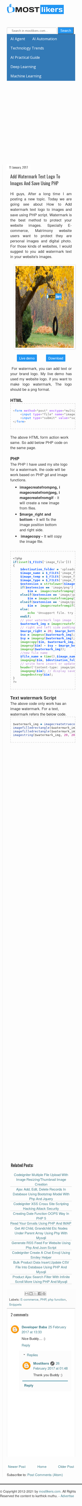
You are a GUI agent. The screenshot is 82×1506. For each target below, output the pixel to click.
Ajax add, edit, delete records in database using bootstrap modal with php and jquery (41, 1194)
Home (41, 1466)
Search (65, 30)
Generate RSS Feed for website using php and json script (41, 1245)
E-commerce (29, 1299)
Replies (32, 1354)
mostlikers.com (50, 1491)
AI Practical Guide (25, 57)
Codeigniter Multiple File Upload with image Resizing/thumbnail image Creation (41, 1179)
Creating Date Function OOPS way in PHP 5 (41, 1216)
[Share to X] (35, 1293)
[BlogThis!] (31, 1293)
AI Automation (44, 38)
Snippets (15, 1304)
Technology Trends (27, 48)
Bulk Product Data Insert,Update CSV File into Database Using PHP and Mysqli (41, 1267)
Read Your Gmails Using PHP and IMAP (40, 1223)
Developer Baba (34, 1326)
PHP (43, 1299)
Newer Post (17, 1466)
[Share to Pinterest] (44, 1293)
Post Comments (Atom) (45, 1474)
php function (57, 1299)
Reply (26, 1345)
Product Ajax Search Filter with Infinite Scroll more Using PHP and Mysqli (41, 1279)
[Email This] (26, 1293)
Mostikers (41, 1363)
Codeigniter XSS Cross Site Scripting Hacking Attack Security (41, 1206)
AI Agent (17, 38)
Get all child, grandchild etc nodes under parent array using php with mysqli (41, 1233)
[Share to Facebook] (39, 1293)
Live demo (27, 358)
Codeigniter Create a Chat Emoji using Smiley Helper (41, 1255)
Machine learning (25, 76)
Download (55, 358)
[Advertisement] (41, 121)
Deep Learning (23, 66)
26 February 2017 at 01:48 (50, 1366)
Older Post (66, 1466)
